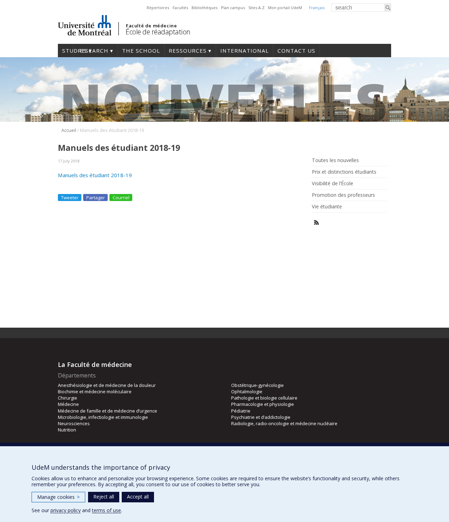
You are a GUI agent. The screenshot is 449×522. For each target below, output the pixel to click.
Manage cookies (58, 497)
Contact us (296, 50)
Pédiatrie (240, 411)
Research (93, 50)
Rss (316, 222)
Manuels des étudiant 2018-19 (95, 175)
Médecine (68, 404)
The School (141, 50)
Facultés (180, 7)
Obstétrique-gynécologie (257, 385)
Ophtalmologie (246, 391)
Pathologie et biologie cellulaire (264, 398)
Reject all (103, 496)
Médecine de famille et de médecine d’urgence (107, 411)
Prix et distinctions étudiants (344, 172)
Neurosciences (74, 423)
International (244, 50)
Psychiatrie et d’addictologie (260, 417)
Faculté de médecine (151, 25)
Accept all (138, 496)
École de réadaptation (158, 31)
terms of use (106, 510)
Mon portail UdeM (285, 7)
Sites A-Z (256, 7)
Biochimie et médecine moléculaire (95, 391)
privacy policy (66, 510)
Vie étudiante (327, 206)
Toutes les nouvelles (335, 160)
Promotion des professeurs (343, 195)
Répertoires (158, 7)
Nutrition (67, 430)
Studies (65, 50)
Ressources (188, 50)
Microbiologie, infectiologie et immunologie (103, 417)
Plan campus (233, 7)
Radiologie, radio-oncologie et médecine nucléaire (284, 423)
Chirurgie (67, 398)
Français (316, 7)
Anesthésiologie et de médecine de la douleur (107, 385)
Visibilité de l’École (332, 183)
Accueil (68, 130)
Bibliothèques (204, 7)
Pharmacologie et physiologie (262, 404)
